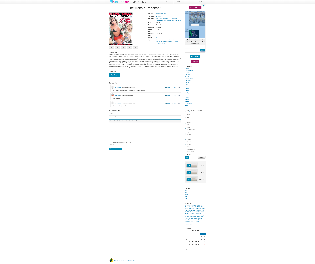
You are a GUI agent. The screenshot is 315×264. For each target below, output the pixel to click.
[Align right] (122, 121)
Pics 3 (123, 47)
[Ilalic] (191, 39)
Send (202, 50)
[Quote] (203, 41)
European (187, 221)
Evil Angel (158, 16)
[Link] (187, 41)
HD (198, 215)
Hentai (186, 105)
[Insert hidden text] (139, 121)
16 (204, 241)
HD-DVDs (188, 82)
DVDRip (163, 43)
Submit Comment (115, 149)
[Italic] (113, 121)
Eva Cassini (160, 20)
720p (188, 218)
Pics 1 (111, 47)
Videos (187, 68)
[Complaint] (179, 87)
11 (189, 241)
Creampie (196, 212)
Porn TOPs (178, 2)
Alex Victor (159, 18)
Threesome (198, 208)
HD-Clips (188, 74)
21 (199, 244)
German (193, 221)
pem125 (158, 37)
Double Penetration (190, 213)
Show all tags (188, 224)
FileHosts (168, 2)
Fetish (170, 40)
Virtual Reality (189, 70)
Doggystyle (199, 218)
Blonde (186, 208)
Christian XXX (174, 18)
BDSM (186, 194)
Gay (186, 190)
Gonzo (175, 40)
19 (193, 244)
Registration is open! (195, 7)
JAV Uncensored (190, 91)
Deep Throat (196, 216)
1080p (202, 207)
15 (201, 241)
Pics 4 (129, 47)
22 (201, 244)
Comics (187, 101)
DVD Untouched (190, 85)
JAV (186, 87)
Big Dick (158, 41)
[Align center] (120, 121)
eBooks (187, 97)
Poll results (201, 157)
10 (186, 241)
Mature (201, 215)
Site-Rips (187, 93)
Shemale (158, 40)
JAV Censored (189, 89)
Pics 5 (135, 47)
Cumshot (163, 41)
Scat (186, 192)
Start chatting (195, 25)
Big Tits (200, 205)
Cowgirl (187, 216)
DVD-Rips (163, 13)
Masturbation (188, 215)
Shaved (201, 210)
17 (186, 244)
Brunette (194, 207)
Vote (187, 157)
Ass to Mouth (198, 220)
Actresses (160, 2)
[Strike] (199, 39)
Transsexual (165, 40)
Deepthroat (198, 213)
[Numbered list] (127, 121)
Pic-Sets (187, 95)
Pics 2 (117, 47)
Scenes (187, 72)
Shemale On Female (172, 41)
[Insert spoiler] (137, 121)
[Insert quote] (132, 121)
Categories (152, 2)
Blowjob (158, 43)
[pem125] (112, 94)
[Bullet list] (125, 121)
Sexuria (137, 2)
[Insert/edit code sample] (135, 121)
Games (187, 99)
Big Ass (192, 212)
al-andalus (118, 87)
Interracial (191, 208)
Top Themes (195, 61)
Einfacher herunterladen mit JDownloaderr (125, 260)
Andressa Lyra (166, 18)
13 (196, 241)
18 (189, 244)
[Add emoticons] (130, 121)
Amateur (194, 215)
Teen (190, 207)
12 (193, 241)
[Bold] (110, 121)
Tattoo (191, 216)
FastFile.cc (114, 75)
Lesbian (202, 212)
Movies (158, 13)
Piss (186, 198)
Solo (193, 220)
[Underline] (115, 121)
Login (145, 2)
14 (199, 241)
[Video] (195, 41)
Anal (179, 40)
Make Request (195, 56)
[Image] (191, 41)
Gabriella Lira (167, 20)
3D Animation (188, 103)
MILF (198, 207)
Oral (188, 210)
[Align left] (118, 121)
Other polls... (188, 112)
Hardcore (194, 205)
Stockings (193, 218)
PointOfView (188, 220)
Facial (191, 210)
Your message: (195, 43)
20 (196, 244)
